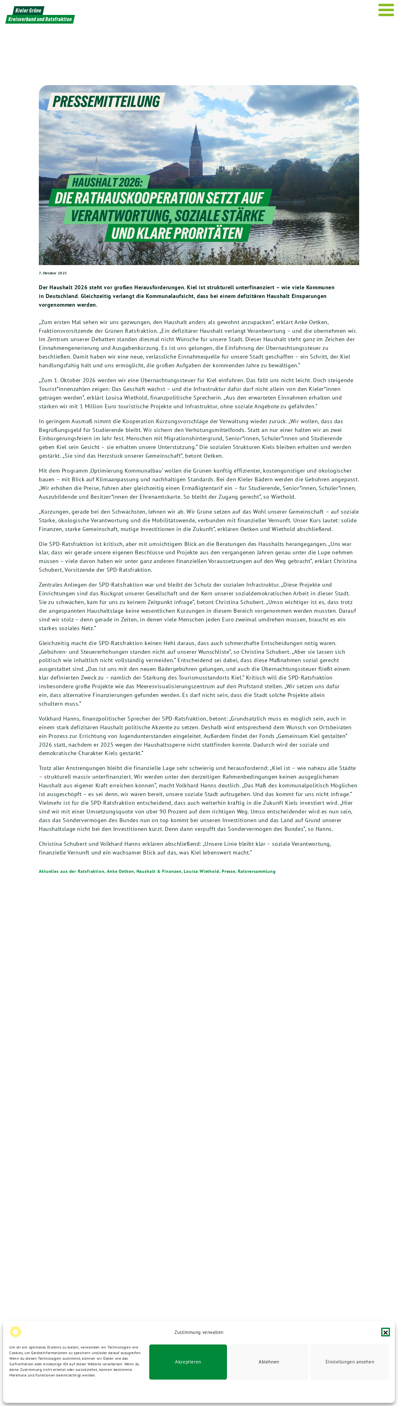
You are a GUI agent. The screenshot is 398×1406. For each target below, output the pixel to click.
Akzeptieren (188, 1362)
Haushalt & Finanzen (159, 871)
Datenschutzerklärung (28, 1390)
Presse (228, 871)
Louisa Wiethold (201, 871)
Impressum (102, 1390)
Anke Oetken (120, 871)
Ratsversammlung (257, 871)
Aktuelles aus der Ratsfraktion (71, 871)
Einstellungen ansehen (350, 1362)
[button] (385, 1332)
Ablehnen (269, 1362)
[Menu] (386, 10)
